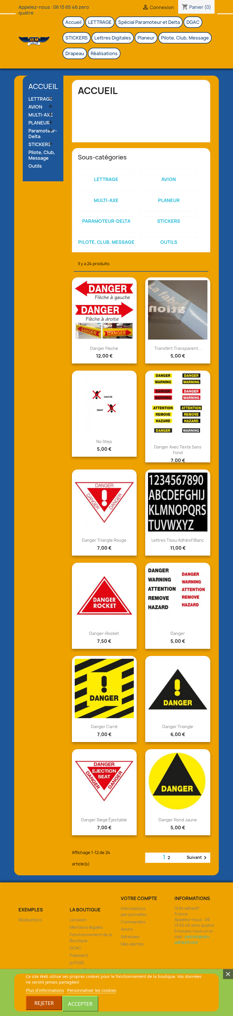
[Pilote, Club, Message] (106, 235)
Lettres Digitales (112, 38)
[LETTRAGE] (106, 172)
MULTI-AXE (40, 115)
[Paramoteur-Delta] (106, 214)
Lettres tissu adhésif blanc (177, 540)
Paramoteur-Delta (42, 134)
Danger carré (104, 726)
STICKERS (76, 38)
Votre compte (139, 898)
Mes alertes (132, 944)
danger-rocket (104, 633)
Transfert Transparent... (177, 348)
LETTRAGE (100, 22)
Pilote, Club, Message (185, 38)
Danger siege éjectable (104, 819)
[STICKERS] (168, 214)
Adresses (130, 936)
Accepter (80, 1003)
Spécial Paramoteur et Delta (149, 22)
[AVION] (168, 172)
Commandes (133, 921)
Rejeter (44, 1003)
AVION (35, 107)
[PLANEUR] (168, 193)
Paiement (79, 955)
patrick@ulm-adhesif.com (192, 939)
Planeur (146, 38)
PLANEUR (39, 123)
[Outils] (168, 235)
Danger (177, 633)
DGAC (192, 22)
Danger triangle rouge (104, 540)
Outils (35, 166)
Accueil (73, 22)
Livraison (78, 919)
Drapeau (74, 53)
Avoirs (127, 929)
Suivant (198, 857)
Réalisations (104, 53)
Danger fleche (104, 348)
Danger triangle (177, 726)
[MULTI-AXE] (106, 193)
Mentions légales (86, 927)
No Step (104, 441)
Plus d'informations (45, 990)
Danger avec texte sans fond (177, 449)
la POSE (77, 962)
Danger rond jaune (178, 819)
